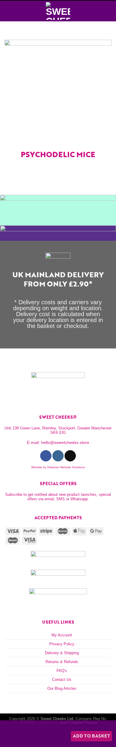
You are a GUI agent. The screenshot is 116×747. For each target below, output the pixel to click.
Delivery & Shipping (62, 653)
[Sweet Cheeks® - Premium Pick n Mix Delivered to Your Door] (58, 11)
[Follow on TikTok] (70, 455)
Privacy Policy (61, 644)
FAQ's (62, 670)
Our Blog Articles (61, 688)
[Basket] (109, 10)
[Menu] (7, 11)
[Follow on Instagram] (57, 455)
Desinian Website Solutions (66, 467)
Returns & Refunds (62, 662)
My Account (61, 635)
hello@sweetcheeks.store (65, 442)
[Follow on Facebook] (45, 455)
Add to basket (91, 736)
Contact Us (61, 679)
